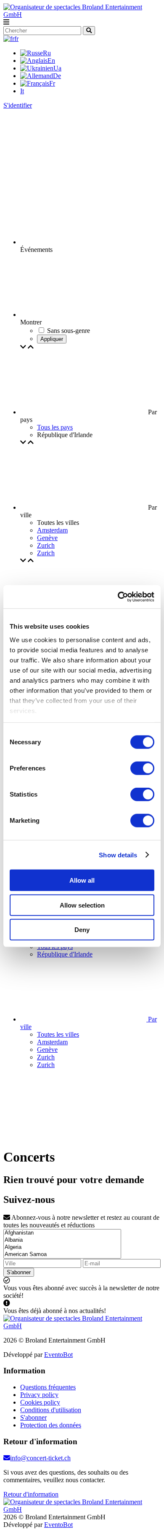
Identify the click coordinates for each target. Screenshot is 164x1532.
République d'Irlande (65, 954)
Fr (52, 83)
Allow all (82, 880)
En (51, 60)
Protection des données (50, 1425)
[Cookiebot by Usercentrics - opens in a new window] (118, 596)
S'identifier (17, 105)
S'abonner (19, 1272)
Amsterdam (52, 530)
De (57, 75)
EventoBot (58, 1354)
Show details (118, 854)
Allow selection (82, 904)
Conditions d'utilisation (50, 1409)
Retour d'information (30, 1494)
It (22, 91)
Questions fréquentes (48, 1387)
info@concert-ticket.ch (40, 1458)
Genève (47, 537)
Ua (57, 68)
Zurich (46, 545)
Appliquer (51, 339)
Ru (47, 53)
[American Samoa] (62, 1254)
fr (16, 38)
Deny (82, 929)
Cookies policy (40, 1402)
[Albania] (62, 1240)
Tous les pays (55, 427)
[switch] (142, 768)
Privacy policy (39, 1394)
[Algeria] (62, 1247)
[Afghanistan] (62, 1233)
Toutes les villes (58, 1034)
